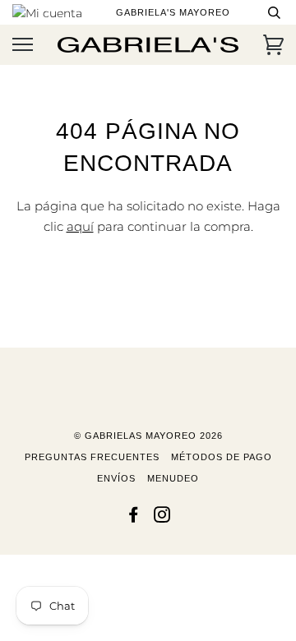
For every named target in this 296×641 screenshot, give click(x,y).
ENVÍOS (116, 478)
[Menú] (22, 45)
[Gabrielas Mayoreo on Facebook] (133, 518)
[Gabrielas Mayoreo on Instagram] (162, 518)
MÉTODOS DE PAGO (221, 457)
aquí (80, 226)
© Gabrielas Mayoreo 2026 (148, 435)
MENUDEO (173, 478)
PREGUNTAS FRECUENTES (92, 457)
